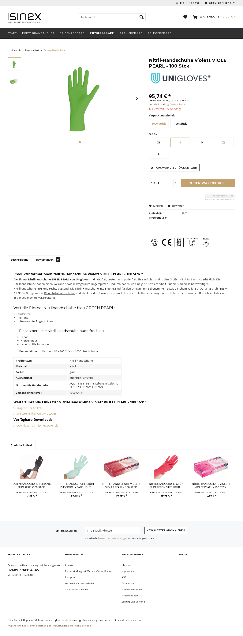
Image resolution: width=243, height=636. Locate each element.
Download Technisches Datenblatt (38, 425)
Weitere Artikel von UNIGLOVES (36, 413)
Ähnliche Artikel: (21, 445)
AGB (124, 577)
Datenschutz (128, 583)
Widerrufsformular (132, 589)
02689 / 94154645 (23, 570)
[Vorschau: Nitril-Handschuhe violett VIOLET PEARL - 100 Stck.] (14, 64)
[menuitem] (187, 3)
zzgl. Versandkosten (175, 104)
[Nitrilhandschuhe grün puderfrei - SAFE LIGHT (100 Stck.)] (76, 467)
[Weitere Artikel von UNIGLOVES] (181, 78)
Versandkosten (66, 620)
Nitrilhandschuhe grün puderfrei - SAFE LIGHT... (76, 485)
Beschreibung (19, 259)
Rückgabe (70, 577)
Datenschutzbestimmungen (112, 538)
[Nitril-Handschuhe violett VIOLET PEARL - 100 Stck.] (121, 467)
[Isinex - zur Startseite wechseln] (25, 18)
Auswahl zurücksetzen (176, 167)
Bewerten (177, 206)
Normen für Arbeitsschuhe (79, 583)
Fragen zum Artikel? (29, 408)
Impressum (128, 571)
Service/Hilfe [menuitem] (220, 3)
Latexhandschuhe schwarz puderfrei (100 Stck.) (32, 485)
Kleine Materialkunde (76, 589)
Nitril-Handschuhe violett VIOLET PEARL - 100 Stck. (121, 485)
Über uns (127, 565)
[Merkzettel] (185, 17)
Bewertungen (47, 259)
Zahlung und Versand (133, 601)
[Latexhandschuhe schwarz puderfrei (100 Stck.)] (32, 467)
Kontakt (69, 565)
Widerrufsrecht (130, 595)
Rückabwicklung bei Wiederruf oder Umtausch (90, 571)
